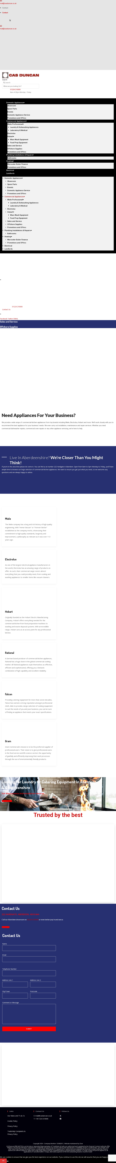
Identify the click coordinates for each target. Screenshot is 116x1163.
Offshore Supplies (14, 149)
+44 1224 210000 (41, 1119)
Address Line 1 (7, 980)
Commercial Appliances (16, 121)
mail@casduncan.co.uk (8, 3)
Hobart (10, 136)
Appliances (30, 296)
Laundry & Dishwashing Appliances (24, 127)
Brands (10, 112)
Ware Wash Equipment (19, 140)
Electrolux (11, 133)
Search (4, 80)
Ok (3, 1161)
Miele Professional (15, 124)
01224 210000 (15, 89)
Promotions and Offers (16, 167)
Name (4, 944)
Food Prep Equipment (18, 143)
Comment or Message (10, 1002)
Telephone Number (9, 969)
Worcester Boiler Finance (17, 164)
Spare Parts (12, 109)
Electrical (8, 246)
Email (4, 955)
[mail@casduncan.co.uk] (1, 26)
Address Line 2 (35, 980)
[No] (7, 1161)
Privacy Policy (12, 1126)
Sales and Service (14, 146)
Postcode (33, 991)
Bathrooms (11, 234)
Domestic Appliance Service (18, 115)
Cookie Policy (12, 1121)
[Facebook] (60, 1119)
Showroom (11, 106)
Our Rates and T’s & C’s (16, 1116)
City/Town (6, 991)
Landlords (10, 173)
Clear (81, 1144)
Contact (5, 8)
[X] (10, 20)
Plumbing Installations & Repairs (19, 155)
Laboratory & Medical (18, 130)
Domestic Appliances (14, 103)
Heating (9, 161)
